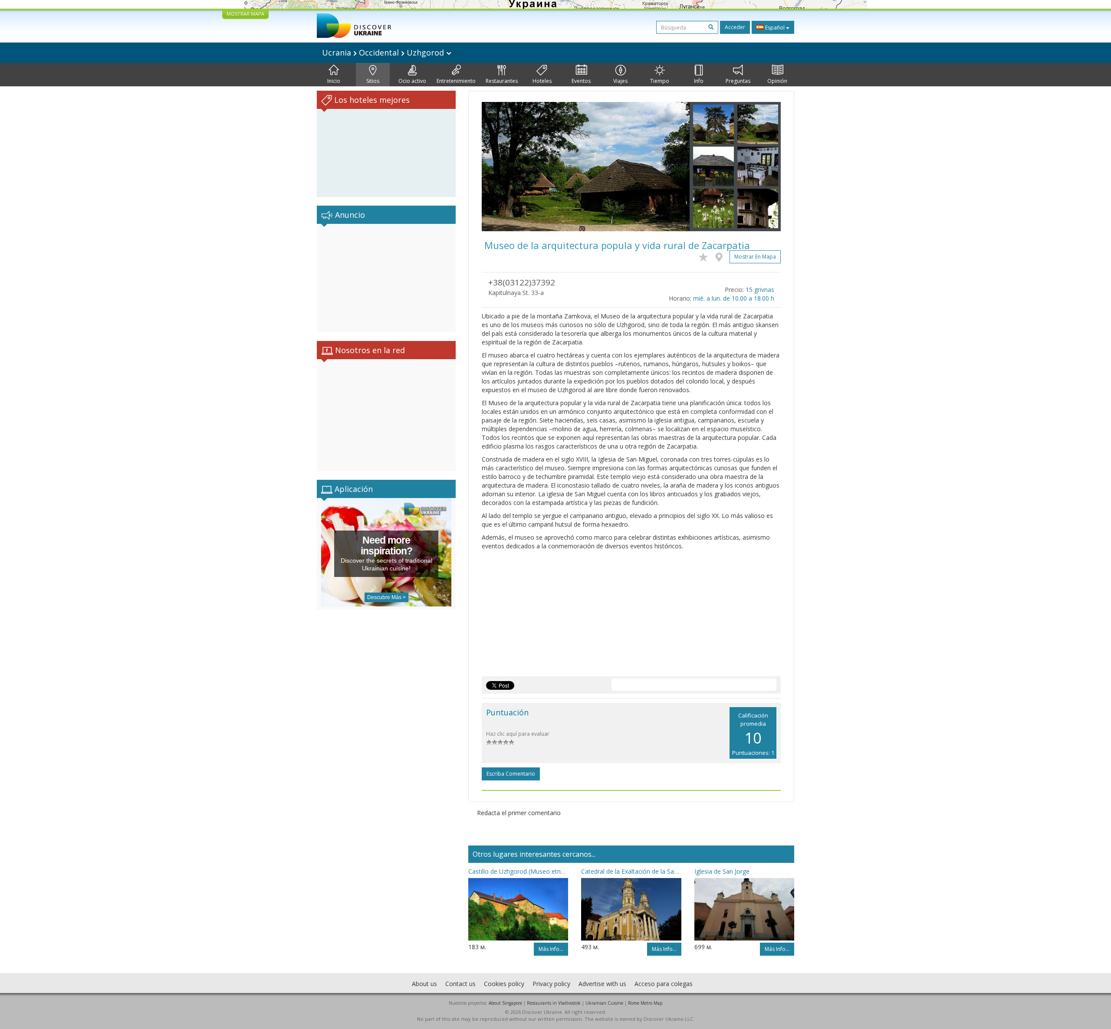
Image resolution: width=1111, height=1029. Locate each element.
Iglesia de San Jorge (721, 871)
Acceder (735, 27)
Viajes (620, 81)
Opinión (777, 81)
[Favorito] (705, 255)
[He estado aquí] (721, 255)
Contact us (460, 984)
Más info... (551, 949)
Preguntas (738, 81)
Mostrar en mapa (755, 256)
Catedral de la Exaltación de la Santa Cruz (631, 871)
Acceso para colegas (663, 984)
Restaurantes (502, 81)
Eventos (581, 81)
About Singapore (505, 1003)
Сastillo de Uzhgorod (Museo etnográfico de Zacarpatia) (518, 871)
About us (424, 984)
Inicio (333, 81)
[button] (497, 166)
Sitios (372, 81)
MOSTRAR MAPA (245, 13)
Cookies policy (504, 984)
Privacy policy (551, 984)
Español (775, 27)
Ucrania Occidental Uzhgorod (384, 52)
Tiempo (659, 81)
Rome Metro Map (645, 1003)
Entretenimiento (456, 81)
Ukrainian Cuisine (604, 1003)
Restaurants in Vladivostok (554, 1003)
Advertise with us (602, 984)
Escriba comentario (510, 773)
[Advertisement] (386, 278)
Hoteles (542, 81)
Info (698, 81)
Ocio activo (412, 81)
